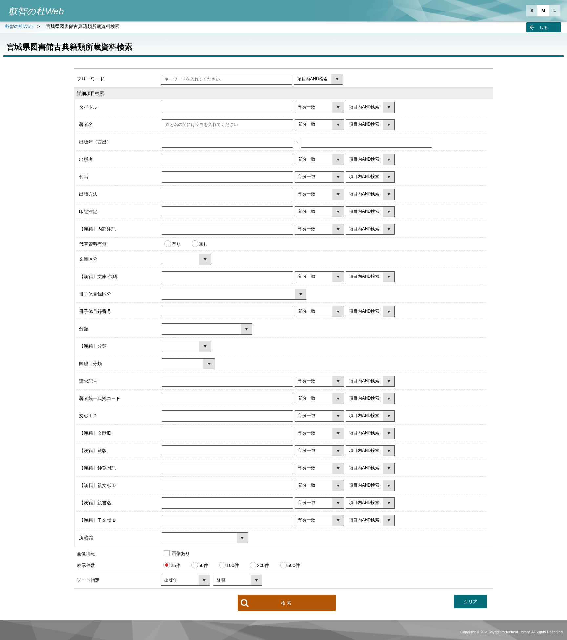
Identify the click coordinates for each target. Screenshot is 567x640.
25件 (175, 565)
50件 (203, 565)
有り (176, 243)
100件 (232, 565)
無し (203, 243)
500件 (293, 565)
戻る (544, 27)
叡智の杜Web (19, 26)
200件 (263, 565)
